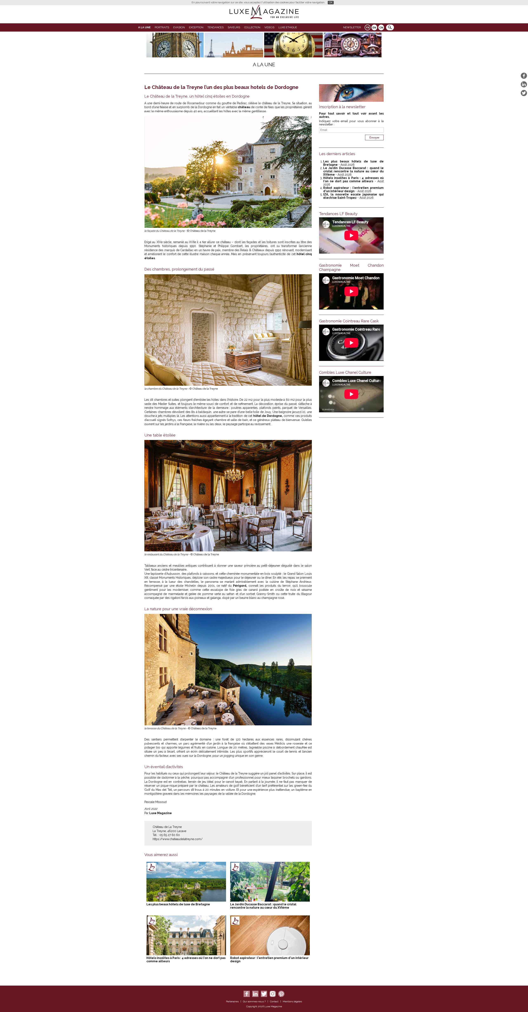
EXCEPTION (196, 27)
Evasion (179, 27)
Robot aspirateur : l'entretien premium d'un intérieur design (353, 189)
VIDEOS (269, 27)
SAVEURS (234, 27)
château (244, 107)
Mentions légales (292, 1001)
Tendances (215, 27)
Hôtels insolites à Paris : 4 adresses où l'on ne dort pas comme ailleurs (353, 179)
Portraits (162, 27)
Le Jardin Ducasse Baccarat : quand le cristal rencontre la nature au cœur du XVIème (263, 906)
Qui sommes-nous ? (254, 1001)
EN (374, 27)
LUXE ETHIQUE (287, 27)
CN (381, 27)
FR (367, 27)
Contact (274, 1001)
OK (330, 2)
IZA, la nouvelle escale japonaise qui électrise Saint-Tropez (353, 196)
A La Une (144, 27)
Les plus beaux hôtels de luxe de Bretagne (178, 904)
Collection (252, 27)
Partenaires (232, 1001)
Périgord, (240, 585)
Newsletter (352, 27)
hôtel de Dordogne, (268, 415)
